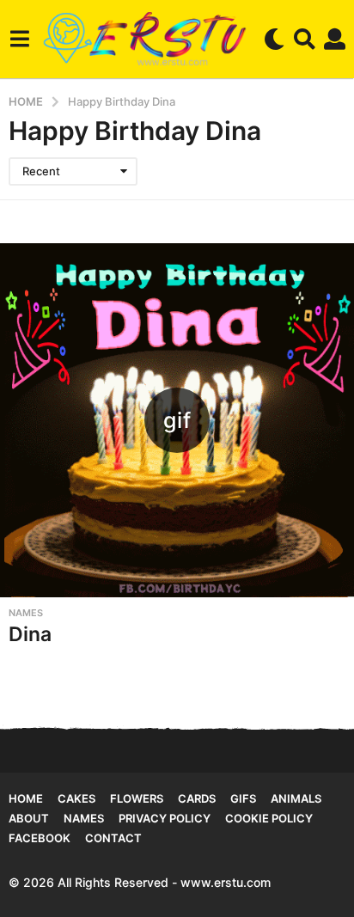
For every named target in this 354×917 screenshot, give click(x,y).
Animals (296, 798)
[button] (19, 38)
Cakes (76, 798)
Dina (30, 634)
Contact (113, 838)
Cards (197, 798)
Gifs (243, 798)
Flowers (136, 798)
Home (26, 798)
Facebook (39, 838)
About (29, 818)
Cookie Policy (269, 818)
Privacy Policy (165, 818)
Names (26, 613)
